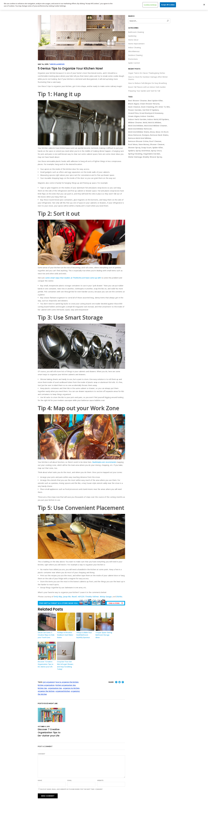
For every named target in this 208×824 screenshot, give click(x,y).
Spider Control (134, 63)
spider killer (157, 147)
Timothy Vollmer (92, 596)
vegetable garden (151, 154)
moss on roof (162, 132)
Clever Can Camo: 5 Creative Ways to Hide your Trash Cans (46, 635)
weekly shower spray (152, 157)
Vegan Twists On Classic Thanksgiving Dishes (146, 73)
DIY (156, 107)
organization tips (55, 688)
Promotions (133, 59)
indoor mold (152, 119)
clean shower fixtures (149, 104)
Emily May (58, 596)
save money (144, 144)
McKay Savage (105, 596)
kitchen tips (42, 688)
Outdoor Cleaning (135, 55)
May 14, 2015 (43, 64)
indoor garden (147, 116)
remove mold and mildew (139, 138)
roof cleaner (155, 141)
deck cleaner (134, 107)
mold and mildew (135, 125)
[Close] (204, 4)
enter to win (164, 107)
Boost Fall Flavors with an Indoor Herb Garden (147, 87)
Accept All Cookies (168, 5)
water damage (135, 157)
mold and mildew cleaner (155, 125)
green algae (134, 116)
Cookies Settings (150, 5)
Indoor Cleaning (134, 47)
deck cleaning (147, 107)
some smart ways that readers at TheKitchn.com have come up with (73, 278)
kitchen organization (46, 685)
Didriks (119, 596)
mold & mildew (154, 122)
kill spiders (164, 119)
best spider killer (155, 100)
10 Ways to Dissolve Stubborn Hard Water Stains (65, 635)
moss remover (134, 135)
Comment (41, 754)
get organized (49, 682)
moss (152, 132)
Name (40, 780)
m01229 (81, 596)
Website (100, 780)
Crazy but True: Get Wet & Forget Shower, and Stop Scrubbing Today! (65, 665)
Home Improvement (136, 43)
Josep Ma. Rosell (70, 596)
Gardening (132, 36)
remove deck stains (159, 135)
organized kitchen (62, 691)
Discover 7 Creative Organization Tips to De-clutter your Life (45, 664)
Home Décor (133, 40)
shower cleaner (157, 144)
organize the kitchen (46, 691)
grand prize (133, 113)
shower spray (134, 147)
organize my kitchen (71, 688)
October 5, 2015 (44, 726)
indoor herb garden (137, 119)
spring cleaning (135, 154)
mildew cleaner (135, 122)
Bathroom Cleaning (136, 32)
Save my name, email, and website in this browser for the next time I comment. (71, 789)
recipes (145, 135)
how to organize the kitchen (66, 682)
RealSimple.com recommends (104, 462)
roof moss (133, 144)
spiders (131, 151)
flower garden (135, 110)
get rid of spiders (150, 110)
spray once (156, 151)
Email (69, 780)
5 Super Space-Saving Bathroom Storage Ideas (104, 635)
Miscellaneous (57, 64)
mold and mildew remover (140, 129)
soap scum (146, 147)
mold (145, 122)
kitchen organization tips (65, 685)
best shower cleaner (137, 100)
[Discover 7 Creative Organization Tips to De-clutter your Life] (51, 715)
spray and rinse (143, 151)
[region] (104, 5)
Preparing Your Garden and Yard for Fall (144, 91)
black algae (133, 104)
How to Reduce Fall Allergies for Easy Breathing (147, 83)
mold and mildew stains (138, 132)
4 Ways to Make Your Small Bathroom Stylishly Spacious (84, 635)
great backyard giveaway (151, 113)
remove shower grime (138, 141)
